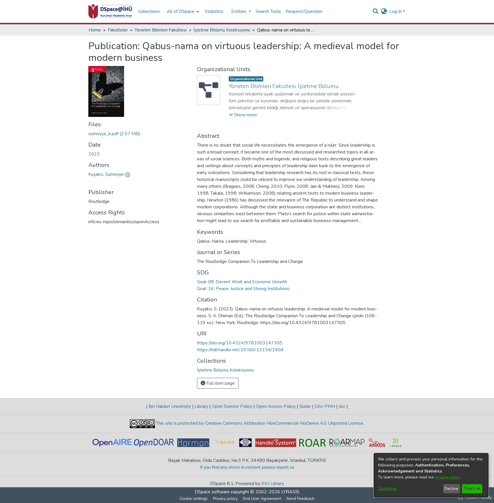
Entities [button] (239, 11)
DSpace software (212, 492)
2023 (94, 154)
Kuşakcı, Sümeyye (106, 174)
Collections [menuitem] (149, 11)
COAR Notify (478, 497)
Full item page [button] (220, 383)
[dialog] (431, 475)
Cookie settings (194, 498)
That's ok (472, 488)
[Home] (110, 11)
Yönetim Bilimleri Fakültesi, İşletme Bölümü (284, 86)
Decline (451, 488)
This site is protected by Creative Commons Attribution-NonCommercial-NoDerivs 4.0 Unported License (259, 423)
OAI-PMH (324, 406)
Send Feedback (300, 498)
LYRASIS (290, 492)
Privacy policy (225, 498)
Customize (387, 488)
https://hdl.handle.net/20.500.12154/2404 (240, 350)
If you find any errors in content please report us (247, 467)
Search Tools (268, 11)
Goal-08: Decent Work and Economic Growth (242, 282)
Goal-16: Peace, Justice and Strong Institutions (243, 289)
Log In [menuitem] (395, 11)
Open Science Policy (232, 406)
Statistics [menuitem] (214, 11)
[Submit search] (375, 11)
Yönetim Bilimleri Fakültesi (161, 30)
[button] (243, 115)
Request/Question (304, 11)
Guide (305, 406)
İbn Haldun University (170, 406)
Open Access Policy (276, 406)
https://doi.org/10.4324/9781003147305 (239, 343)
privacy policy (447, 477)
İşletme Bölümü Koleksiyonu (222, 30)
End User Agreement (262, 498)
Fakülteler (118, 30)
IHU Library (272, 483)
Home (95, 30)
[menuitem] (182, 11)
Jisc (342, 406)
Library (201, 406)
